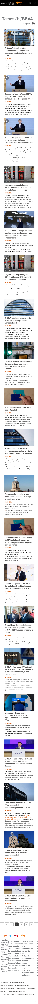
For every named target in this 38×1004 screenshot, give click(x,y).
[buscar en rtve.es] (35, 3)
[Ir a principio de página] (35, 1001)
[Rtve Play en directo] (9, 3)
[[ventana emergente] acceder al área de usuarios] (30, 3)
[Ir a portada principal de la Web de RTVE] (3, 935)
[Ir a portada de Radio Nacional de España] (17, 936)
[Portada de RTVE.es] (18, 3)
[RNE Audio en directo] (13, 3)
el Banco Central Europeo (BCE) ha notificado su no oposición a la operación (18, 817)
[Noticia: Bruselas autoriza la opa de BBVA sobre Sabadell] (19, 407)
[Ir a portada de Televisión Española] (10, 936)
